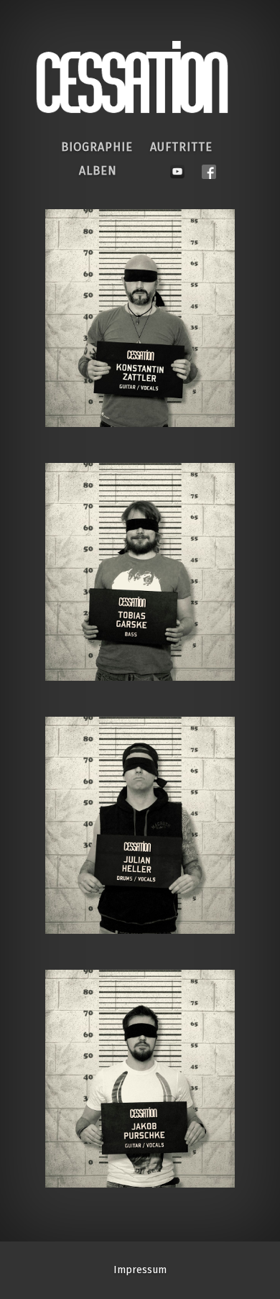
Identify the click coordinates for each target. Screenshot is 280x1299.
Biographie (97, 147)
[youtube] (177, 168)
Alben (98, 171)
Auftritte (181, 147)
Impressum (140, 1270)
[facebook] (209, 168)
